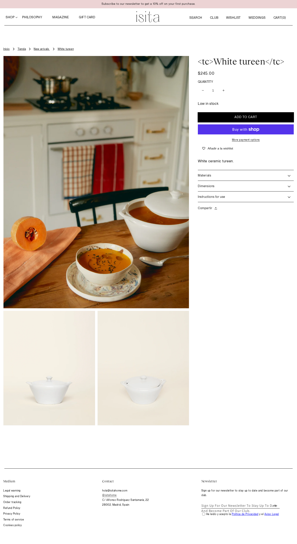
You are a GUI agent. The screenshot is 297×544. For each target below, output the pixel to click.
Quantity (205, 81)
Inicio (6, 49)
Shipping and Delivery (16, 496)
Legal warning (12, 490)
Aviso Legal (271, 514)
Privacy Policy (11, 513)
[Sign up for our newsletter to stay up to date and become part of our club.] (275, 505)
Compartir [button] (205, 208)
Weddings (257, 17)
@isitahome (109, 495)
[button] (196, 17)
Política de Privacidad (245, 514)
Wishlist (233, 17)
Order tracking (12, 502)
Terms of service (13, 519)
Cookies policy (12, 525)
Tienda (22, 49)
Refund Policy (11, 508)
